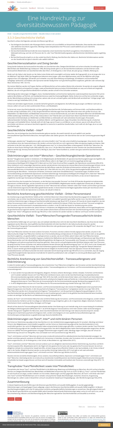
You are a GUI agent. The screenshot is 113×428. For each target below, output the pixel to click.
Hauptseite (24, 8)
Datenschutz (92, 407)
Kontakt (101, 407)
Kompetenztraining (52, 8)
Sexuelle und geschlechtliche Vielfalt (25, 34)
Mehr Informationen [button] (43, 425)
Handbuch (32, 8)
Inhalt (9, 34)
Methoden (40, 8)
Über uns (82, 407)
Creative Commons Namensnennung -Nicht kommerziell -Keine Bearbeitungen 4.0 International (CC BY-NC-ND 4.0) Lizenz (81, 420)
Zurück (11, 399)
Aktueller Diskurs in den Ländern (50, 34)
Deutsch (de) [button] (99, 8)
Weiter (18, 399)
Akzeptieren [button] (104, 425)
